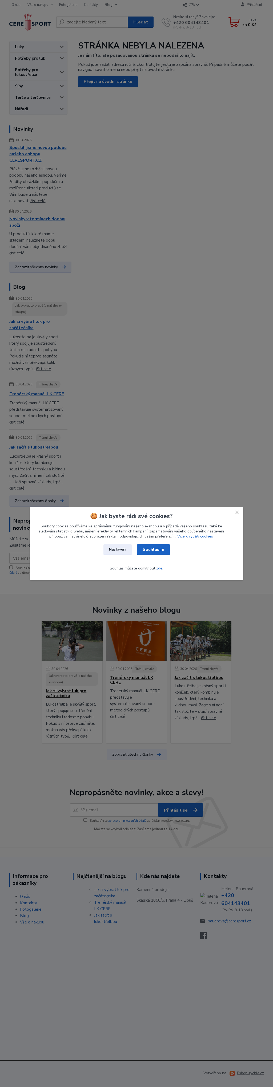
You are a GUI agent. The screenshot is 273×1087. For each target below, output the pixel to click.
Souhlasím (153, 549)
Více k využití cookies (195, 536)
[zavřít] (237, 512)
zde (159, 568)
